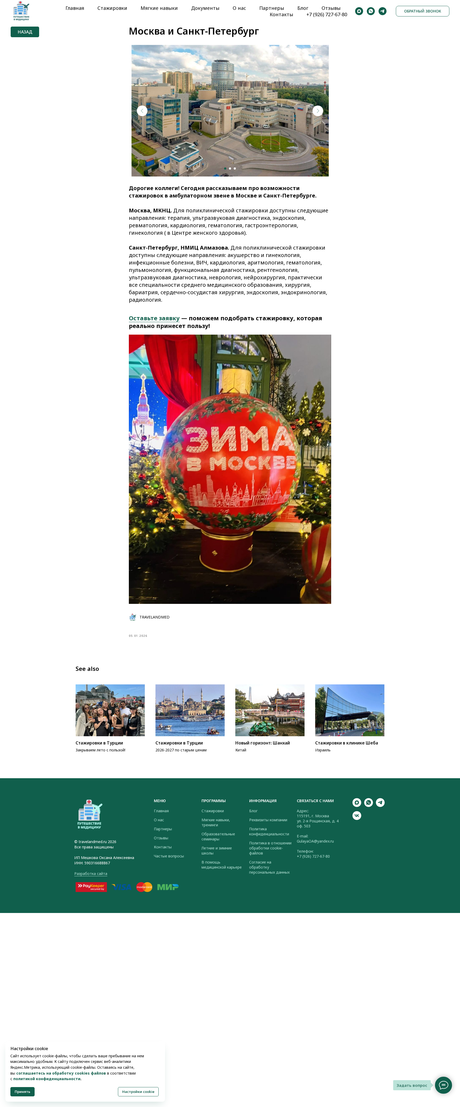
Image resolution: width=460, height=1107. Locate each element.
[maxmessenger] (359, 11)
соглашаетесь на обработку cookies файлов (61, 1073)
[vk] (356, 818)
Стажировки (112, 8)
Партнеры (271, 8)
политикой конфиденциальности (46, 1078)
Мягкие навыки (159, 8)
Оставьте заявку (154, 318)
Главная (74, 8)
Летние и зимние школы (217, 850)
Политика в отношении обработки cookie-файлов (270, 848)
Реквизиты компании (268, 819)
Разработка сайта (90, 873)
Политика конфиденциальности (269, 831)
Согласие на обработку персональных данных (269, 867)
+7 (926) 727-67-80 (326, 14)
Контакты (281, 14)
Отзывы (331, 8)
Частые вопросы (169, 855)
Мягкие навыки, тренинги (216, 822)
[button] (422, 11)
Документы (205, 8)
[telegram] (383, 11)
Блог (302, 8)
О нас (239, 8)
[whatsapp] (371, 11)
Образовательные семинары (218, 836)
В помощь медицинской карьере (222, 865)
